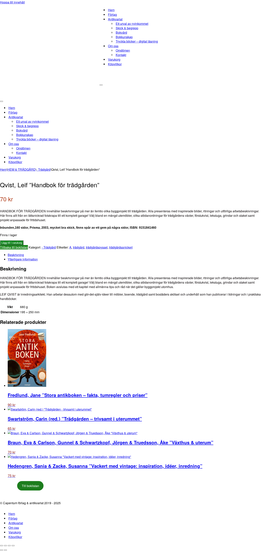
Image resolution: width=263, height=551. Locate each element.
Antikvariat (15, 523)
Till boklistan (30, 486)
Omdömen (123, 50)
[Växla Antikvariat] (67, 117)
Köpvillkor (115, 64)
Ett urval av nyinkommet (132, 23)
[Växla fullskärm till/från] (5, 545)
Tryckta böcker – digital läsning (137, 41)
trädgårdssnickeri (121, 247)
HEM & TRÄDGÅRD (21, 169)
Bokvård (121, 32)
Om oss (13, 527)
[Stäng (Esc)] (13, 545)
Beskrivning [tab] (16, 255)
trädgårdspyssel (97, 247)
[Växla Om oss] (67, 144)
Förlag (112, 14)
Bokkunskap (124, 37)
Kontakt (121, 55)
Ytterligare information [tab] (23, 259)
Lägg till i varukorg (12, 242)
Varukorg (114, 59)
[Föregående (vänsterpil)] (1, 550)
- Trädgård (43, 169)
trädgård (78, 247)
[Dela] (9, 545)
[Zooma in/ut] (1, 545)
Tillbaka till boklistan (14, 247)
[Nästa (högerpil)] (5, 550)
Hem (111, 10)
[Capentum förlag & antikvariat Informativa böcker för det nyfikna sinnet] (50, 49)
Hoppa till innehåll (12, 2)
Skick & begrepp (127, 28)
